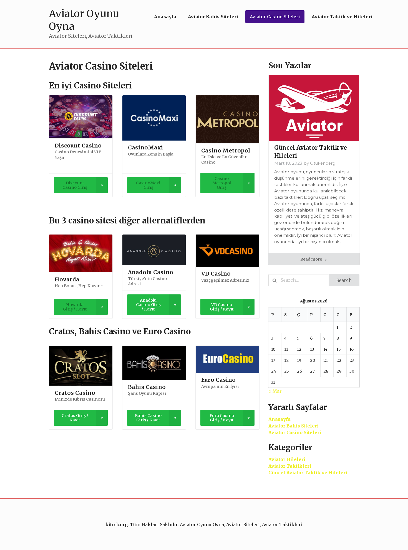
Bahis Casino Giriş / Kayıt (148, 417)
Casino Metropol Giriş (221, 183)
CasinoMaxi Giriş (148, 185)
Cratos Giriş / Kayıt (75, 417)
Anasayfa (279, 419)
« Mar (275, 391)
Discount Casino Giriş (74, 185)
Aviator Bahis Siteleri (293, 425)
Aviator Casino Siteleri (294, 432)
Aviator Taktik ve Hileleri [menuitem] (342, 16)
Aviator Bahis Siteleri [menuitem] (213, 16)
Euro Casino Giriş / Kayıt (222, 417)
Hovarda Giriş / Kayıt (75, 307)
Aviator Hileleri (286, 459)
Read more (311, 259)
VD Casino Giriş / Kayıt (222, 307)
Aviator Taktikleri (289, 466)
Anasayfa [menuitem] (165, 16)
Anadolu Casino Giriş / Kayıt (148, 305)
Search (344, 280)
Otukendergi (323, 163)
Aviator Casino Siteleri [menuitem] (275, 16)
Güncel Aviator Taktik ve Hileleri (307, 472)
